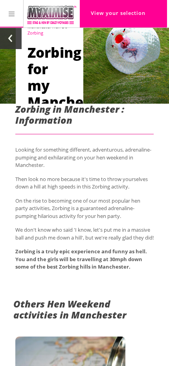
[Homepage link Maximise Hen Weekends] (52, 13)
